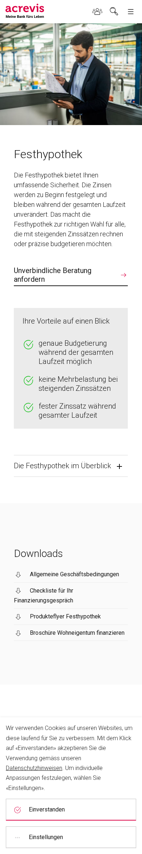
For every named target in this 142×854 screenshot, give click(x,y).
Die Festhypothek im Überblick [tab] (62, 465)
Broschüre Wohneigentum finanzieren (77, 632)
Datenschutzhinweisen (34, 768)
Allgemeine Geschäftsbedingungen (74, 574)
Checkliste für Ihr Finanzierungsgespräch (43, 595)
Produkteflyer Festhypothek (65, 616)
